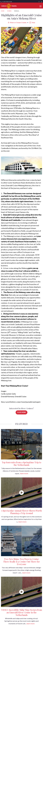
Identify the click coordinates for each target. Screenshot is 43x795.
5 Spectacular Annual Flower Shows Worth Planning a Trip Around (21, 512)
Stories (9, 11)
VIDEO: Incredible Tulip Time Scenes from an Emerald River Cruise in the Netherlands (21, 612)
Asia (33, 22)
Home (2, 11)
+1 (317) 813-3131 (7, 1)
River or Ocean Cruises (18, 22)
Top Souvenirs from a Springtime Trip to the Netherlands (21, 463)
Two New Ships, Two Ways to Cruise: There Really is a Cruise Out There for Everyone (21, 562)
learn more (24, 473)
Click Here (21, 412)
